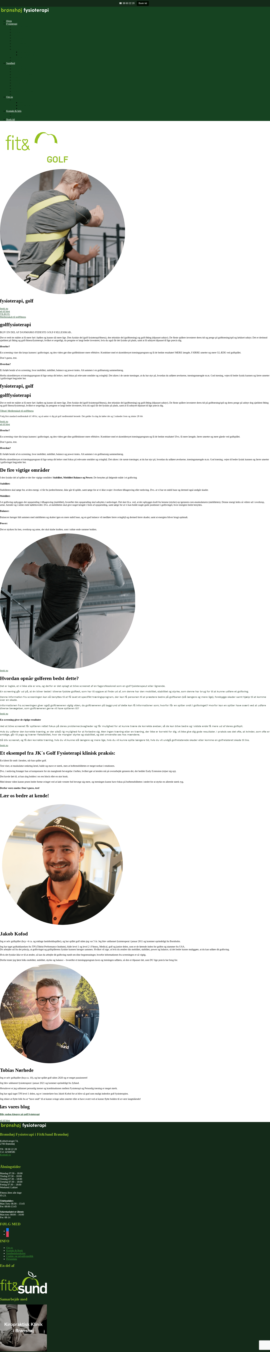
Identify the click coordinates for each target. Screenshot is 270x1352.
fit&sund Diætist (20, 80)
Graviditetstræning (28, 54)
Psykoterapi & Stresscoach (25, 91)
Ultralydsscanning (21, 57)
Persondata (11, 1259)
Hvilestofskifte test (21, 68)
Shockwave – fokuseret (24, 74)
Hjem (9, 21)
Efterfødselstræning (28, 52)
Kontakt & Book (14, 1250)
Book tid (143, 3)
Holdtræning (18, 60)
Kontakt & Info (13, 111)
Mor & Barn (18, 49)
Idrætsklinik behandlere (30, 105)
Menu (3, 15)
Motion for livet (20, 88)
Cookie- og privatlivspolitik (19, 1256)
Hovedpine (17, 40)
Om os (9, 97)
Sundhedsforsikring (22, 26)
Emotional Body (20, 94)
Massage (16, 77)
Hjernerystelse (19, 43)
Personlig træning (21, 83)
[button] (4, 308)
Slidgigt (16, 35)
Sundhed (10, 63)
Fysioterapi (11, 23)
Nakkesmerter (19, 32)
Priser (15, 113)
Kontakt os (5, 1154)
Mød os (16, 99)
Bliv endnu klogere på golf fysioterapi (20, 1114)
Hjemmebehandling (22, 46)
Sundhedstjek (19, 66)
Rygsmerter (18, 29)
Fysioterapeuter (26, 102)
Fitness (15, 85)
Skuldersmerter (19, 38)
